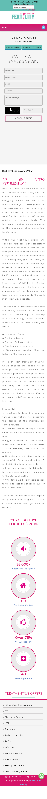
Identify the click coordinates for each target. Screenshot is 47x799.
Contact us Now (13, 47)
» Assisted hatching (13, 735)
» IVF (5, 711)
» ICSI (6, 723)
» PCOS (7, 741)
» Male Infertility (11, 759)
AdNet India (35, 780)
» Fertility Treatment (13, 765)
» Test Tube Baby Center (15, 771)
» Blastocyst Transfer (13, 717)
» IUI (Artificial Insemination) (18, 705)
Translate (31, 10)
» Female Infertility (12, 753)
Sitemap (23, 784)
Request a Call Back (32, 47)
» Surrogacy (9, 729)
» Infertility (8, 747)
